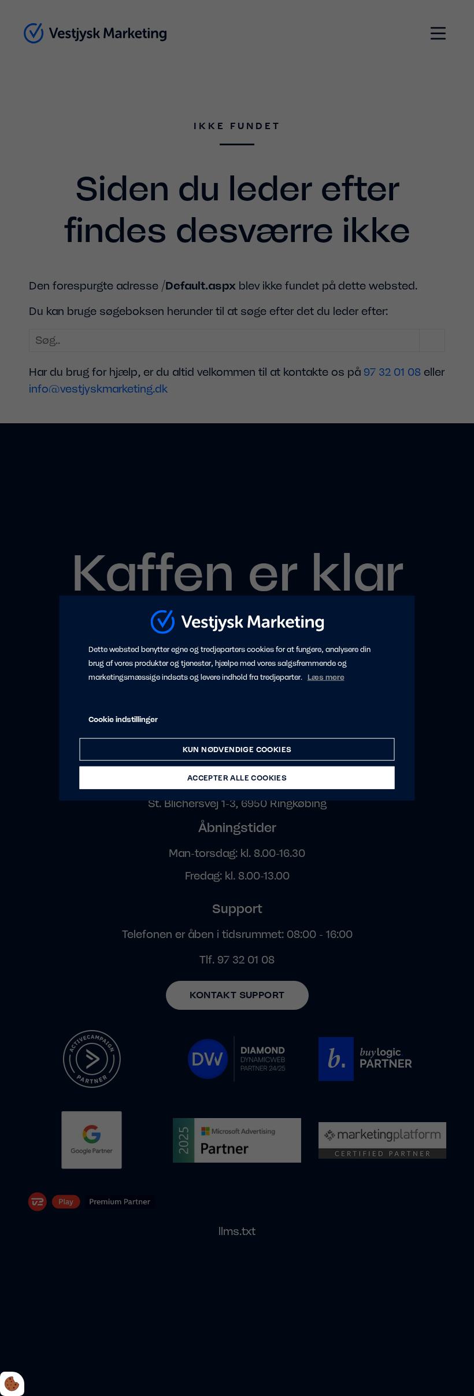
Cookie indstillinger (123, 719)
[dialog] (237, 698)
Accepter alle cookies (237, 778)
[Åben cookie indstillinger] (12, 1384)
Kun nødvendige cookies (237, 749)
